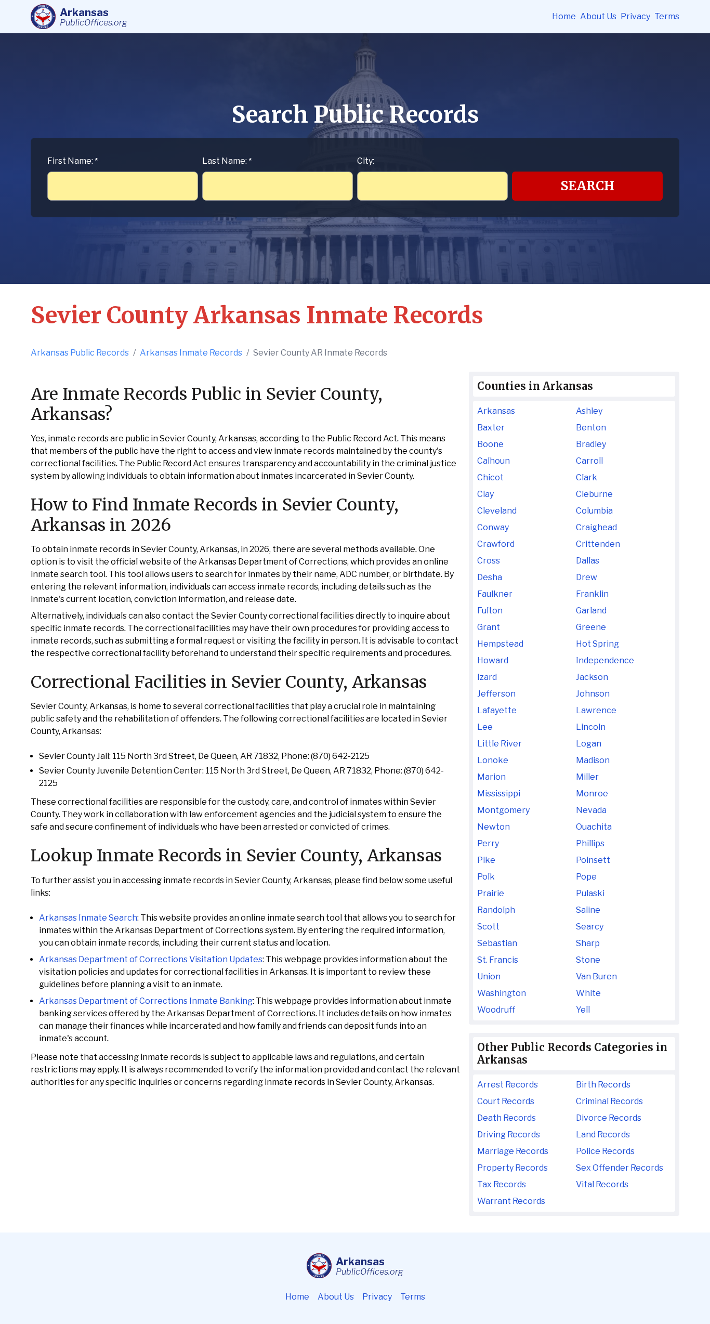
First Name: (72, 161)
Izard (487, 677)
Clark (586, 477)
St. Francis (497, 960)
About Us (598, 16)
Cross (488, 561)
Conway (493, 527)
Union (489, 976)
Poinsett (593, 860)
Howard (492, 660)
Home (564, 16)
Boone (490, 444)
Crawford (496, 544)
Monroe (592, 793)
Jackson (592, 677)
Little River (499, 744)
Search (587, 186)
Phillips (590, 843)
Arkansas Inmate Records (191, 353)
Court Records (505, 1101)
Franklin (592, 594)
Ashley (589, 411)
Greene (591, 627)
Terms (666, 16)
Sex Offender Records (619, 1168)
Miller (587, 777)
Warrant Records (511, 1201)
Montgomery (503, 810)
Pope (586, 877)
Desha (489, 577)
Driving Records (508, 1134)
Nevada (591, 810)
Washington (501, 993)
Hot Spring (597, 644)
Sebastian (497, 943)
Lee (485, 727)
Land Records (603, 1134)
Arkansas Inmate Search (88, 918)
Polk (486, 877)
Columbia (594, 511)
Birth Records (603, 1085)
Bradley (591, 444)
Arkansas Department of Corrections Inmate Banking (146, 1001)
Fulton (490, 610)
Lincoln (591, 727)
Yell (583, 1010)
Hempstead (500, 644)
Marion (491, 777)
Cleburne (594, 494)
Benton (591, 427)
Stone (588, 960)
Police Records (605, 1151)
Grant (488, 627)
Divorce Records (608, 1118)
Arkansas (496, 411)
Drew (586, 577)
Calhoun (493, 461)
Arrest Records (507, 1085)
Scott (488, 927)
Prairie (490, 893)
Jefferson (496, 694)
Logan (588, 744)
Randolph (496, 910)
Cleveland (497, 511)
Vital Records (602, 1184)
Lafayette (497, 710)
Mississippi (498, 793)
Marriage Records (512, 1151)
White (588, 993)
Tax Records (501, 1184)
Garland (591, 610)
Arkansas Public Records (80, 353)
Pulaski (590, 893)
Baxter (491, 427)
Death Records (506, 1118)
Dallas (587, 561)
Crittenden (598, 544)
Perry (488, 843)
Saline (588, 910)
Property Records (512, 1168)
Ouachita (594, 827)
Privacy (635, 16)
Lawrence (596, 710)
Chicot (490, 477)
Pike (486, 860)
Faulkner (494, 594)
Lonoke (492, 760)
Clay (485, 494)
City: (365, 161)
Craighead (596, 527)
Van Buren (596, 976)
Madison (593, 760)
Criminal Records (609, 1101)
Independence (605, 660)
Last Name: (227, 161)
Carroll (589, 461)
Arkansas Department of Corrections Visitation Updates (150, 959)
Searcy (589, 927)
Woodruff (496, 1010)
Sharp (588, 943)
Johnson (593, 694)
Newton (493, 827)
